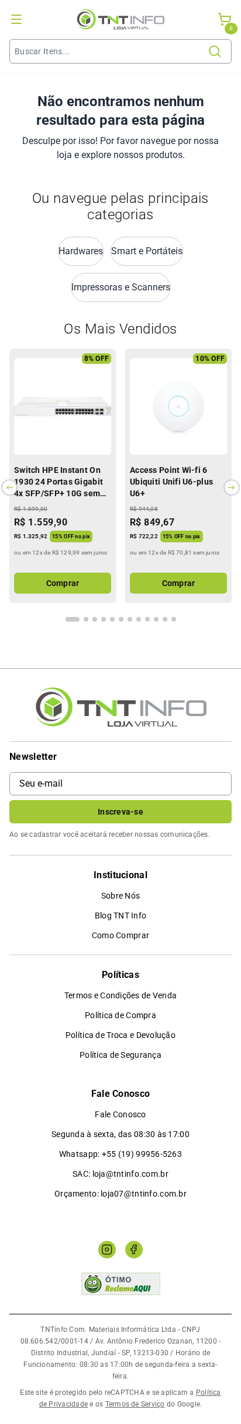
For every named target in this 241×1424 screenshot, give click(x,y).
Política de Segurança (120, 1055)
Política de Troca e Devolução (120, 1035)
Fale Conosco (120, 1114)
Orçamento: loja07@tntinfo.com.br (120, 1193)
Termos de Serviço (135, 1404)
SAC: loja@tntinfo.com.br (120, 1174)
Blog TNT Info (121, 915)
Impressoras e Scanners (120, 287)
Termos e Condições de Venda (120, 995)
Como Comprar (120, 935)
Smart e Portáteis (147, 251)
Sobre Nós (120, 895)
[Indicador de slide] (73, 619)
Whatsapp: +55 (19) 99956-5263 (120, 1154)
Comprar (63, 583)
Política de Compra (120, 1015)
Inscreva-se (120, 811)
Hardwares (80, 251)
